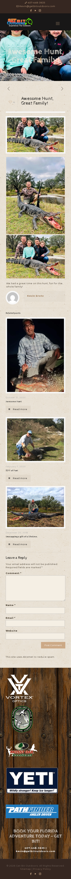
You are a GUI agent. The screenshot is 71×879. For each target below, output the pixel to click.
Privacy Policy (42, 869)
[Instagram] (40, 10)
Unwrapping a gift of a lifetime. (21, 536)
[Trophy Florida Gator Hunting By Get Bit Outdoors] (20, 21)
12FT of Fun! (12, 470)
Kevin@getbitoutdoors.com (37, 6)
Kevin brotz (35, 295)
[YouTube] (35, 10)
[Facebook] (31, 10)
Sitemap (26, 869)
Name (11, 605)
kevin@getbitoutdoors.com (35, 851)
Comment (13, 573)
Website (11, 630)
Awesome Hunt (14, 401)
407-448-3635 (36, 2)
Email (10, 618)
